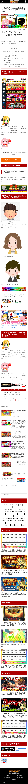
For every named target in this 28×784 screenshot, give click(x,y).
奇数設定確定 (19, 520)
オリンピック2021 (16, 392)
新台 (23, 520)
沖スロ (3, 525)
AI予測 (9, 392)
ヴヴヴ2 (19, 518)
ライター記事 (7, 777)
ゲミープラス (9, 511)
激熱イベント (7, 525)
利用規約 (14, 779)
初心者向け (3, 520)
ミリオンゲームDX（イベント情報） (18, 389)
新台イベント (5, 400)
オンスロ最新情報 (16, 394)
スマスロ (3, 513)
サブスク (14, 511)
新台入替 (18, 400)
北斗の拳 (8, 520)
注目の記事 (7, 62)
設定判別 (12, 525)
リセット (15, 518)
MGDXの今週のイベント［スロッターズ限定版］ (14, 51)
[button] (25, 495)
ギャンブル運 (4, 511)
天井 (15, 520)
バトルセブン (15, 396)
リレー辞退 (15, 398)
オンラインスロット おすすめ (20, 509)
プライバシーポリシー (20, 777)
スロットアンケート (21, 513)
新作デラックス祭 (22, 398)
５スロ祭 (4, 392)
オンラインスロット (11, 509)
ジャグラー (19, 511)
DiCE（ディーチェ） (5, 504)
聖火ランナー (5, 402)
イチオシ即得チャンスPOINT (10, 53)
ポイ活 (22, 516)
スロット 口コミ (4, 516)
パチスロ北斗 (10, 516)
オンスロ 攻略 (4, 509)
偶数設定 (23, 518)
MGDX (17, 504)
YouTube (20, 504)
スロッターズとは (21, 775)
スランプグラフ (14, 513)
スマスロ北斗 (8, 513)
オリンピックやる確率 (7, 394)
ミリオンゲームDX (6, 389)
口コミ (12, 520)
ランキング (10, 518)
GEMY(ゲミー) (12, 504)
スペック (23, 511)
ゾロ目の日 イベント (7, 396)
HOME (7, 775)
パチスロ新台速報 (16, 516)
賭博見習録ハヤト (18, 525)
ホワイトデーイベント (7, 398)
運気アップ (24, 525)
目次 (12, 48)
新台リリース (12, 400)
